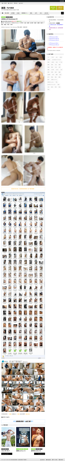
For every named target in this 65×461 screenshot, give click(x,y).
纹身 (53, 74)
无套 (56, 64)
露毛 (52, 87)
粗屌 (56, 72)
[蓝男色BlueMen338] (38, 437)
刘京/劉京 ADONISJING (56, 59)
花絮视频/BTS (24, 13)
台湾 (36, 13)
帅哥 (57, 62)
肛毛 (48, 77)
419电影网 (5, 3)
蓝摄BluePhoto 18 (20, 451)
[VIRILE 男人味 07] (8, 437)
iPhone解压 (55, 459)
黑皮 (59, 87)
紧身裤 (49, 74)
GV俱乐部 (11, 3)
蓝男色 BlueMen (51, 82)
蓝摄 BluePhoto (54, 79)
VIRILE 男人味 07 (5, 451)
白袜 (61, 69)
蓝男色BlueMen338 (36, 451)
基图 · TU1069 (7, 7)
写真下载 (14, 21)
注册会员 (21, 3)
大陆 (41, 13)
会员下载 (27, 421)
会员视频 (3, 17)
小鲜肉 (52, 62)
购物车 (16, 3)
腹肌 (59, 77)
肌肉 (60, 74)
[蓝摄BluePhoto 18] (23, 437)
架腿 (48, 67)
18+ (48, 57)
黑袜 (48, 89)
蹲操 (58, 84)
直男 (48, 72)
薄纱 (57, 82)
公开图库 (13, 13)
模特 (52, 67)
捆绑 (48, 64)
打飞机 (60, 62)
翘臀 (57, 74)
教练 (52, 64)
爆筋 (48, 69)
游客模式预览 (20, 421)
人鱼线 (60, 57)
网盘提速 (49, 459)
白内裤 (52, 69)
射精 (48, 62)
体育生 (49, 59)
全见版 (18, 13)
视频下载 (19, 21)
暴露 (59, 64)
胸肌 (52, 77)
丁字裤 (52, 57)
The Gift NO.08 (41, 454)
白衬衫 (57, 69)
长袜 (48, 87)
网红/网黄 (7, 13)
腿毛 (48, 79)
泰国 (31, 13)
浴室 (59, 67)
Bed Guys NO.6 (6, 454)
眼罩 (52, 72)
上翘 (56, 57)
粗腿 (59, 72)
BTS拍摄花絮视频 (20, 449)
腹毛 (56, 77)
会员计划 (46, 13)
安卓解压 (61, 459)
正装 (56, 67)
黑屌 (56, 87)
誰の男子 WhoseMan (52, 84)
